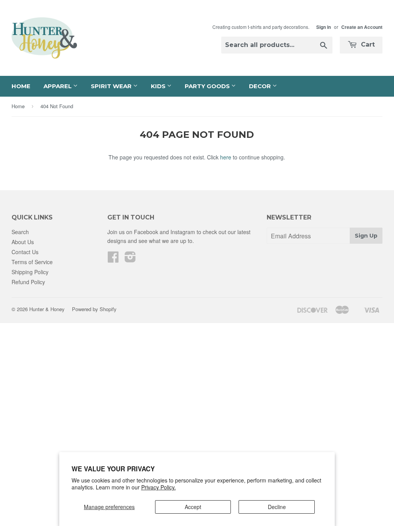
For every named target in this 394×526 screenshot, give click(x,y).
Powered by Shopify (94, 309)
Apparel (58, 86)
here (225, 157)
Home (21, 86)
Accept (193, 507)
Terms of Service (32, 262)
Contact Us (25, 252)
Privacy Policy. (158, 487)
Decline (277, 507)
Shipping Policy (30, 272)
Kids (159, 86)
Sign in (323, 27)
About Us (23, 242)
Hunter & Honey (47, 309)
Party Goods (208, 86)
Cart (367, 44)
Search (20, 232)
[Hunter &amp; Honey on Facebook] (113, 259)
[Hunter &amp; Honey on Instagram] (130, 259)
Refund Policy (28, 282)
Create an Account (361, 27)
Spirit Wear (112, 86)
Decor (260, 86)
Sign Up (366, 235)
